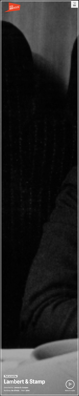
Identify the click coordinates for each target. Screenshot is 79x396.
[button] (70, 384)
